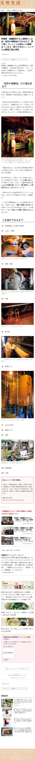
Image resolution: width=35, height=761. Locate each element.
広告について (5, 750)
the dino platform (19, 758)
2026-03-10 (5, 54)
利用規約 (14, 752)
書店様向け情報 (26, 750)
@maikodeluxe (8, 572)
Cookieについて (17, 754)
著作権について (15, 750)
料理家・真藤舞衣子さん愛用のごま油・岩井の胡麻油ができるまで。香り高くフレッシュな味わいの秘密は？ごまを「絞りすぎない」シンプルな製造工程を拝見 (17, 44)
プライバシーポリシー (25, 752)
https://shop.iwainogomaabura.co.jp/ (13, 500)
